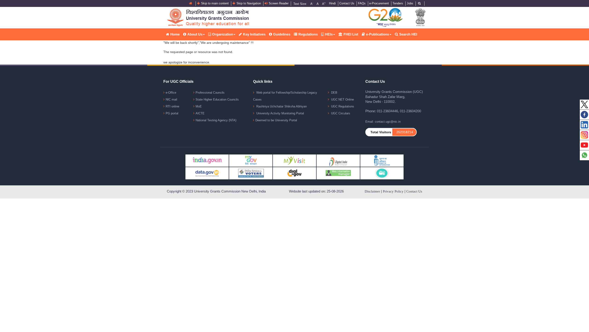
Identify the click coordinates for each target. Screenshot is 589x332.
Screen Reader (279, 3)
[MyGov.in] (251, 160)
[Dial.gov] (294, 173)
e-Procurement (379, 3)
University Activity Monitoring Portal (279, 113)
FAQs (362, 3)
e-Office (171, 92)
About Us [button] (194, 34)
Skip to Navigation (249, 3)
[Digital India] (338, 160)
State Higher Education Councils (217, 99)
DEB (333, 92)
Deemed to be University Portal (276, 120)
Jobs (410, 3)
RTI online (172, 106)
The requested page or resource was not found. (198, 52)
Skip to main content (215, 3)
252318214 (404, 132)
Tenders (398, 3)
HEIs (329, 34)
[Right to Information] (382, 160)
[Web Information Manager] (338, 173)
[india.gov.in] (207, 160)
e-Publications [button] (377, 34)
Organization (222, 34)
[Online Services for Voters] (251, 173)
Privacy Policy (393, 191)
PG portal (172, 113)
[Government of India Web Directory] (382, 173)
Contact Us (346, 3)
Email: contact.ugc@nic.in (383, 121)
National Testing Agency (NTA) (216, 120)
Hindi (332, 3)
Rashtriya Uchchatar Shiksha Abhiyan (281, 106)
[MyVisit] (294, 160)
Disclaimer (372, 191)
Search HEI (408, 34)
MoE (199, 106)
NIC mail (171, 99)
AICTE (200, 113)
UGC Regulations (342, 106)
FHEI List (351, 34)
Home (175, 34)
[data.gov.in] (207, 173)
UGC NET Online (342, 99)
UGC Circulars (340, 113)
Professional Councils (210, 92)
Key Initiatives (254, 34)
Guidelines (281, 34)
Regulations (308, 34)
